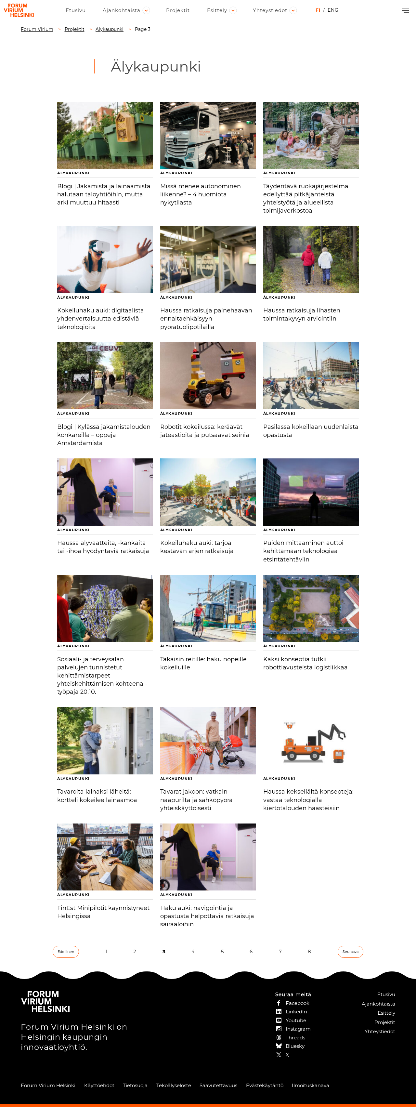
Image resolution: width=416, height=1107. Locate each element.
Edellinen (66, 951)
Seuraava (350, 951)
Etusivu (76, 10)
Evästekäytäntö (264, 1085)
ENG (333, 10)
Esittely (217, 10)
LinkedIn (296, 1011)
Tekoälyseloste (173, 1085)
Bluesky (295, 1046)
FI (318, 10)
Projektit (178, 10)
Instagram (298, 1029)
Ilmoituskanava (310, 1085)
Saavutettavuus (218, 1085)
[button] (404, 11)
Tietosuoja (135, 1085)
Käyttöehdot (99, 1085)
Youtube (296, 1020)
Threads (295, 1038)
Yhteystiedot (270, 10)
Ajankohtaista (121, 10)
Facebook (297, 1003)
